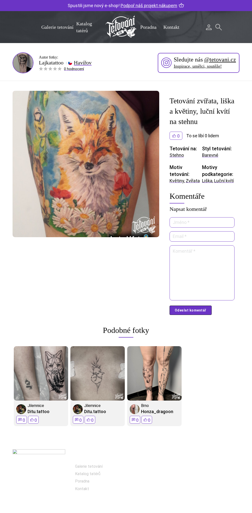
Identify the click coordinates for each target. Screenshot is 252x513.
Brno (145, 405)
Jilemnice (36, 405)
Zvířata (193, 180)
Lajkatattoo (51, 62)
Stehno (177, 155)
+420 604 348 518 (216, 466)
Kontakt (171, 27)
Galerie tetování (57, 27)
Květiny (177, 180)
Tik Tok (150, 492)
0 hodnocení (74, 69)
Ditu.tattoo (38, 411)
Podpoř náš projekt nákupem (149, 5)
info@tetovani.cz (218, 482)
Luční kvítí (224, 180)
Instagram (153, 480)
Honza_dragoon (157, 411)
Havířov (83, 62)
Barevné (210, 155)
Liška (207, 180)
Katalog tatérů (87, 473)
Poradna (148, 27)
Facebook (152, 468)
